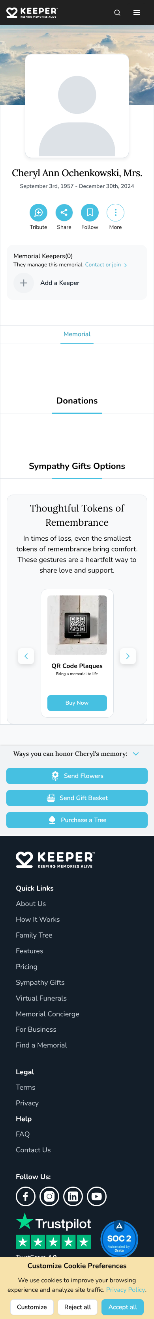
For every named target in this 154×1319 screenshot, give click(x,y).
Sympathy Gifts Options (77, 466)
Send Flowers (83, 776)
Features (29, 951)
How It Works (38, 920)
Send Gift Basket (84, 798)
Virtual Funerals (41, 998)
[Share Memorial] (64, 212)
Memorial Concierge (47, 1014)
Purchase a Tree (83, 820)
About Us (31, 904)
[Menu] (136, 12)
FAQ (23, 1134)
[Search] (117, 12)
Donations (77, 401)
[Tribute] (38, 212)
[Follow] (90, 212)
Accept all (122, 1307)
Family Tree (34, 935)
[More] (115, 212)
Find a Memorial (41, 1045)
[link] (77, 653)
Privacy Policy (125, 1290)
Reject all (77, 1307)
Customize (32, 1307)
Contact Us (33, 1150)
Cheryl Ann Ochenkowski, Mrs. (77, 173)
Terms (26, 1087)
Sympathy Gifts (40, 983)
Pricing (27, 967)
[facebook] (26, 1196)
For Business (36, 1029)
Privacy (27, 1103)
